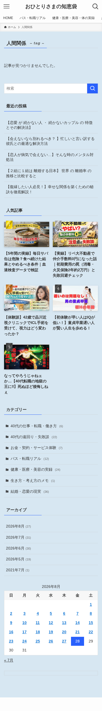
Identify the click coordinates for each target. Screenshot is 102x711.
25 (38, 641)
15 (91, 623)
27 (64, 641)
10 (24, 623)
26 (51, 641)
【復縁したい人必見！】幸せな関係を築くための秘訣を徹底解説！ (50, 189)
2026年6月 (18, 548)
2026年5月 (18, 559)
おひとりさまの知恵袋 (51, 6)
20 (64, 632)
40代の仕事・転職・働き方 (37, 426)
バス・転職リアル (30, 459)
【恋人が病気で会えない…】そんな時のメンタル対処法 (50, 157)
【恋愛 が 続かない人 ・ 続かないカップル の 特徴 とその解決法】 (49, 125)
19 (51, 632)
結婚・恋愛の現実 (30, 491)
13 (64, 623)
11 (38, 623)
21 (77, 632)
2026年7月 (18, 537)
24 (24, 641)
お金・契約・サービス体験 (37, 448)
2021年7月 (17, 570)
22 (91, 632)
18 (38, 632)
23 (11, 641)
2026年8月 (18, 526)
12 (51, 623)
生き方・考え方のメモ (33, 481)
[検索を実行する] (92, 88)
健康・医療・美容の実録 (35, 469)
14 (77, 623)
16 (11, 632)
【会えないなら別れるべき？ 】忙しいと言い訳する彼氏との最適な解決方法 (50, 141)
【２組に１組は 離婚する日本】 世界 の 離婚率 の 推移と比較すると (48, 173)
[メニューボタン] (6, 6)
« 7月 (8, 660)
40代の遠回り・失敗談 (34, 437)
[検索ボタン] (95, 6)
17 (24, 632)
